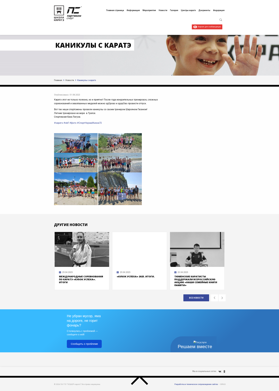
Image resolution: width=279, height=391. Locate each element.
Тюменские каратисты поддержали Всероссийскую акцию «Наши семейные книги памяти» (138, 281)
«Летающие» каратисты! (191, 276)
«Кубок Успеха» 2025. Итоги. (78, 276)
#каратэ (58, 123)
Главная (58, 80)
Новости (163, 10)
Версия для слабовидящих (209, 27)
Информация (133, 10)
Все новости (196, 298)
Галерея (174, 10)
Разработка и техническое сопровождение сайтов (196, 384)
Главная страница (115, 10)
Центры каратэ (188, 10)
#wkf (66, 123)
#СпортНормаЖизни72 (89, 123)
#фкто (72, 123)
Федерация (219, 10)
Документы (204, 10)
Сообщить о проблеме (84, 343)
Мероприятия (149, 10)
